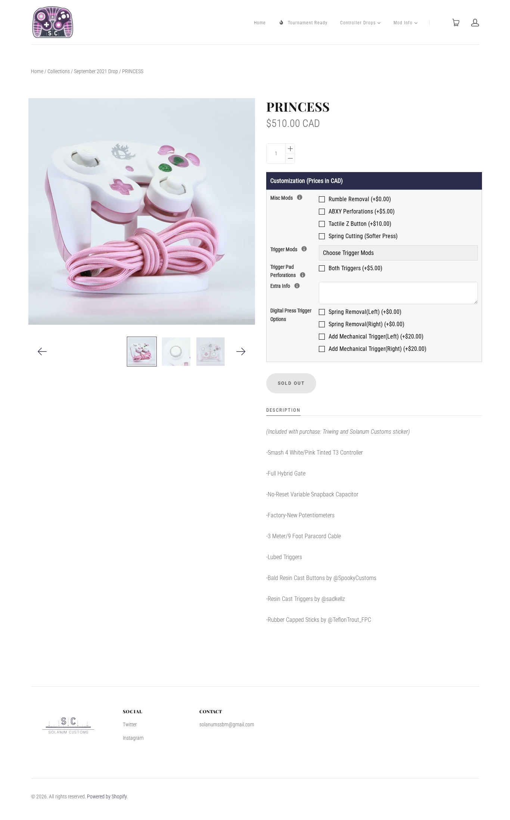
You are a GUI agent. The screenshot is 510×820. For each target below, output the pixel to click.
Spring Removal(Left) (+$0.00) (365, 311)
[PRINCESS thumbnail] (141, 352)
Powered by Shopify (107, 796)
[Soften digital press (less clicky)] (302, 275)
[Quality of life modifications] (299, 197)
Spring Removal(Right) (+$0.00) (366, 324)
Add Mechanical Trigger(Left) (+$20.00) (376, 336)
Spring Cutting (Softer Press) (363, 236)
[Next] (241, 351)
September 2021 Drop (96, 71)
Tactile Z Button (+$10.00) (360, 223)
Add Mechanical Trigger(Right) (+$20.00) (377, 348)
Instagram (133, 738)
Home (37, 71)
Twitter (130, 724)
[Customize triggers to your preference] (304, 249)
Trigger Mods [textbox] (294, 248)
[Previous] (42, 351)
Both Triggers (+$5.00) (355, 268)
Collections (58, 71)
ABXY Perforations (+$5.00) (362, 211)
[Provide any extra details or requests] (297, 286)
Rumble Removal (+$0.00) (360, 199)
